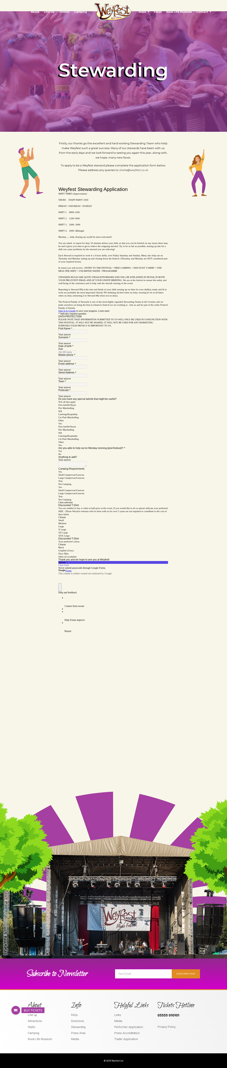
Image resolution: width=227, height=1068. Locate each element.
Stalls (142, 11)
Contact (202, 11)
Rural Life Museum (179, 11)
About (35, 11)
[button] (15, 1010)
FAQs (158, 11)
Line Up (49, 11)
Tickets (64, 11)
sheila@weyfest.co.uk (133, 170)
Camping (80, 11)
